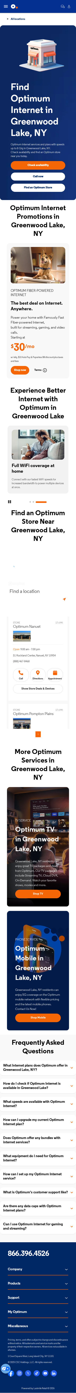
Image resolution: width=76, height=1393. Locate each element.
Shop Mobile (38, 1017)
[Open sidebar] (6, 6)
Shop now (20, 370)
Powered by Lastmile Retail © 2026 (38, 1388)
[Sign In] (69, 6)
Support (13, 1298)
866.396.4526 (28, 1254)
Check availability (38, 165)
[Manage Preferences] (6, 1369)
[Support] (63, 6)
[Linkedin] (54, 1373)
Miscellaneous (18, 1326)
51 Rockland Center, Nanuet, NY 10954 (34, 655)
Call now (38, 176)
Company (15, 1269)
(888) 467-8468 (21, 661)
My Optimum (17, 1312)
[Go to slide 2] (33, 502)
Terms (38, 370)
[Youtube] (45, 1373)
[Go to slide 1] (30, 502)
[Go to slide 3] (41, 502)
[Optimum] (14, 6)
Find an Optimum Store (38, 187)
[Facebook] (11, 1373)
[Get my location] (64, 599)
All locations (17, 19)
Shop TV (38, 893)
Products (14, 1283)
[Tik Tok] (37, 1373)
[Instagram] (19, 1373)
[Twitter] (28, 1373)
